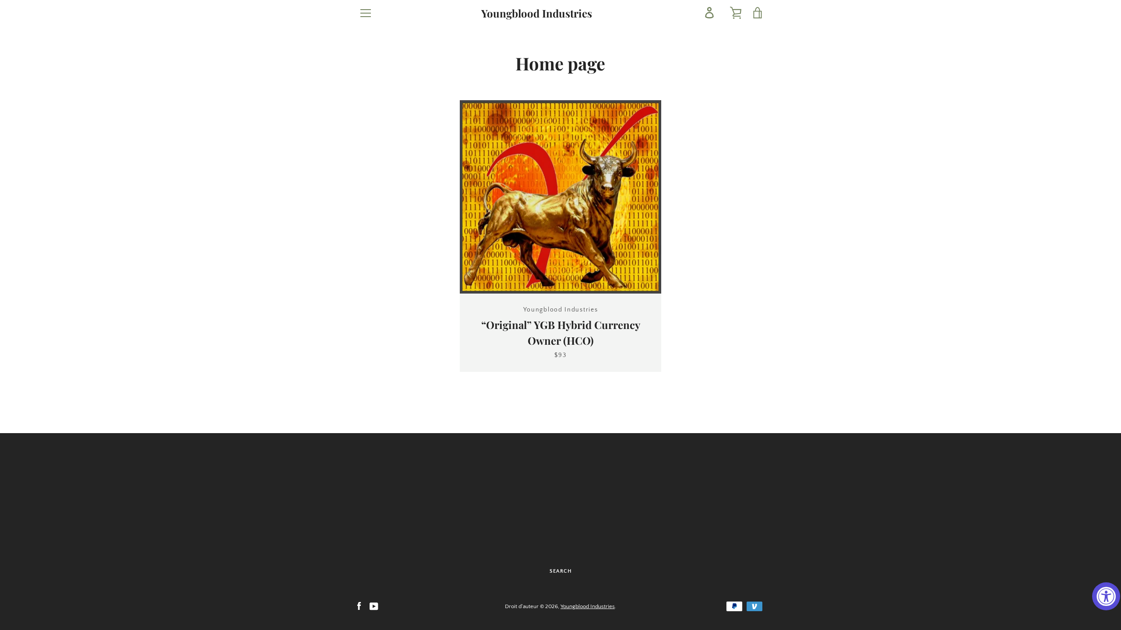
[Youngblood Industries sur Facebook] (359, 606)
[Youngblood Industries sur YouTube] (374, 606)
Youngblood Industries (536, 13)
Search (561, 571)
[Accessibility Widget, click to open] (1106, 596)
